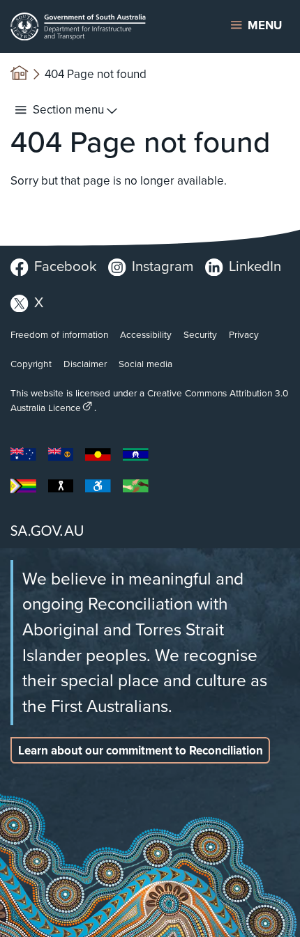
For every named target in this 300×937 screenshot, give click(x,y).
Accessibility (146, 334)
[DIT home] (99, 26)
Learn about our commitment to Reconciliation (140, 750)
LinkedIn (255, 266)
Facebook (65, 266)
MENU (265, 25)
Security (200, 334)
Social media (145, 364)
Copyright (31, 364)
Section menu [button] (68, 109)
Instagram (162, 266)
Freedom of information (59, 334)
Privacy (244, 334)
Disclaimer (85, 364)
